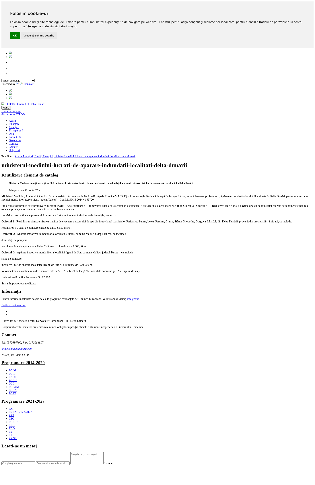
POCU (13, 380)
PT (10, 434)
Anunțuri (14, 127)
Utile (11, 133)
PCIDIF (13, 421)
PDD (12, 428)
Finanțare (14, 123)
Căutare (13, 146)
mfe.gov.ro (133, 298)
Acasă (12, 120)
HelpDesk (14, 150)
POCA (13, 390)
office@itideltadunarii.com (16, 348)
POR (12, 373)
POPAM (14, 386)
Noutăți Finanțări (43, 156)
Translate (28, 84)
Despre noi (15, 140)
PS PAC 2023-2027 (20, 412)
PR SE (13, 438)
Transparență (16, 130)
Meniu (6, 107)
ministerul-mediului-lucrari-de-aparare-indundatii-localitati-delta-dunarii (94, 156)
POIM (12, 370)
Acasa (18, 156)
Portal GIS (15, 137)
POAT (12, 393)
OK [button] (15, 35)
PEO (11, 418)
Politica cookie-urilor (13, 305)
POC (12, 383)
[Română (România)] (10, 53)
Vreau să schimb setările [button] (39, 35)
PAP (11, 415)
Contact (13, 143)
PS (10, 431)
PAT (11, 408)
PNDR (13, 377)
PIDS (12, 425)
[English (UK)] (10, 56)
